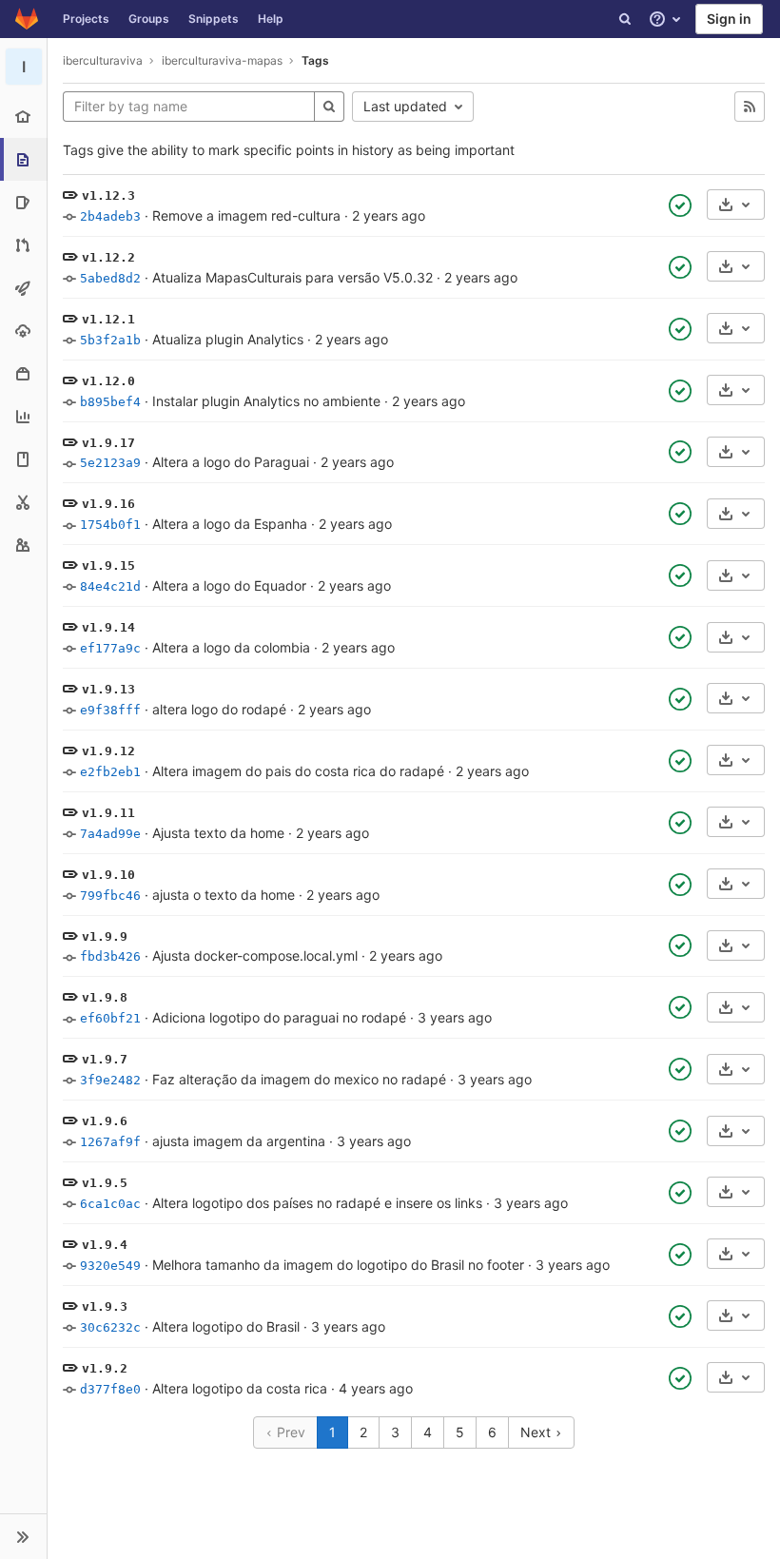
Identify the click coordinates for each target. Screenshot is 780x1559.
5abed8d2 (110, 278)
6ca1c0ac (110, 1204)
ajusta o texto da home (223, 895)
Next (537, 1432)
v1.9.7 (104, 1059)
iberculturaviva (103, 60)
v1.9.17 (108, 443)
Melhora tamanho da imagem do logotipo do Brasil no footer (338, 1265)
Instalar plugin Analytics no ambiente (266, 401)
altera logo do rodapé (219, 709)
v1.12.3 (108, 195)
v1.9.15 (108, 565)
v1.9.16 (108, 504)
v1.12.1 (108, 319)
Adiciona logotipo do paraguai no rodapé (279, 1017)
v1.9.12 (108, 751)
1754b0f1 (110, 524)
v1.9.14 (108, 627)
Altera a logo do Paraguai (230, 462)
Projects (86, 18)
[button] (23, 1536)
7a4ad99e (110, 834)
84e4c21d (110, 586)
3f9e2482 (110, 1080)
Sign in (729, 18)
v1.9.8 (104, 997)
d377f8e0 (110, 1389)
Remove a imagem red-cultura (246, 215)
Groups (148, 18)
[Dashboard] (27, 19)
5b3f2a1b (110, 340)
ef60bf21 (110, 1018)
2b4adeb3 (110, 216)
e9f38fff (110, 710)
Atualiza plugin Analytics (227, 339)
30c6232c (110, 1327)
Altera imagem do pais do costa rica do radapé (298, 771)
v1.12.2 (108, 257)
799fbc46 (110, 895)
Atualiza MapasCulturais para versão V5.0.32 (292, 277)
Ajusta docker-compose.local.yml (255, 955)
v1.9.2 (104, 1368)
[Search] (625, 19)
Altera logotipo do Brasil (226, 1326)
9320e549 (110, 1265)
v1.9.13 (108, 689)
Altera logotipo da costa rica (239, 1388)
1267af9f (110, 1142)
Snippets (213, 18)
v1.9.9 (104, 936)
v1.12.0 (108, 381)
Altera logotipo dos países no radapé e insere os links (317, 1203)
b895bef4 (110, 402)
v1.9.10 (108, 874)
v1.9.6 (104, 1121)
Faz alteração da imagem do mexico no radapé (299, 1079)
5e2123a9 (110, 463)
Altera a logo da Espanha (229, 524)
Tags (315, 60)
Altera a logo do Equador (229, 585)
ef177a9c (110, 648)
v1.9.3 (104, 1306)
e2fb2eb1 (110, 772)
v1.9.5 (104, 1183)
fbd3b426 (110, 956)
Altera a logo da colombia (231, 647)
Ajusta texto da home (218, 833)
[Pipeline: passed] (680, 205)
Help (270, 18)
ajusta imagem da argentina (238, 1141)
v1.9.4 (104, 1244)
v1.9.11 (108, 813)
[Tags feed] (749, 106)
